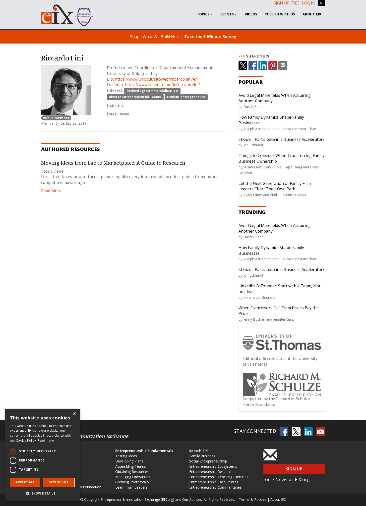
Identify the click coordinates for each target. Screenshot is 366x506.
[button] (42, 493)
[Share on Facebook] (252, 65)
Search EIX (198, 450)
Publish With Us (280, 14)
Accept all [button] (25, 482)
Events (227, 14)
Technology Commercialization (152, 91)
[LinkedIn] (262, 65)
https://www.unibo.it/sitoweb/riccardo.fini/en (156, 79)
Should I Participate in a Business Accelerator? (281, 139)
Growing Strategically (132, 482)
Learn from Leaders (131, 487)
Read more (46, 440)
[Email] (282, 65)
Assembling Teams (130, 466)
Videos (251, 14)
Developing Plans (129, 461)
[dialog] (42, 455)
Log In (308, 3)
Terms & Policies (252, 499)
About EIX (312, 14)
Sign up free (287, 3)
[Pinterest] (272, 65)
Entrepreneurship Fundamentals (144, 450)
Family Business (202, 456)
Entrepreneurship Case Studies (213, 482)
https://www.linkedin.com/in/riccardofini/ (162, 84)
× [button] (74, 414)
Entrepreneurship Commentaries (215, 487)
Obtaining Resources (132, 471)
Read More (51, 191)
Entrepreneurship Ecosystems (213, 466)
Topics (203, 14)
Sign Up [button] (294, 469)
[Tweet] (243, 65)
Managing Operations (132, 476)
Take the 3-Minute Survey (210, 36)
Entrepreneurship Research (211, 471)
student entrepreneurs (185, 97)
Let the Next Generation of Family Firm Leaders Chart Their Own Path (275, 186)
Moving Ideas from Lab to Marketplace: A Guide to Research (113, 163)
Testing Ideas (126, 456)
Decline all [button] (59, 482)
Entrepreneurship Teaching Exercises (218, 476)
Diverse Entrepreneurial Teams (135, 97)
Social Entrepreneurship (208, 461)
